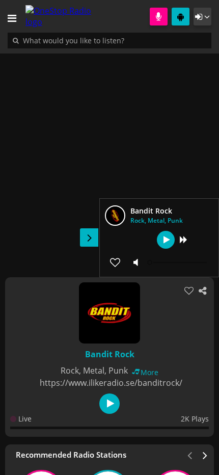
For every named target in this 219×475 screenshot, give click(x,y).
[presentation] (205, 454)
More (149, 372)
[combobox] (104, 40)
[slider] (178, 262)
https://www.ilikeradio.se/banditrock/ (111, 382)
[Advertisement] (109, 160)
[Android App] (180, 16)
